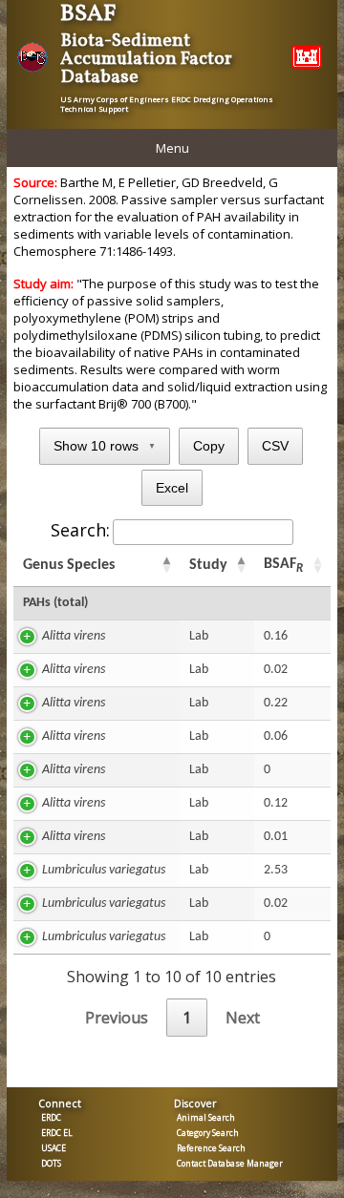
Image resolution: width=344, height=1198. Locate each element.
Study (208, 565)
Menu (172, 148)
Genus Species (69, 565)
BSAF (283, 566)
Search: (80, 529)
